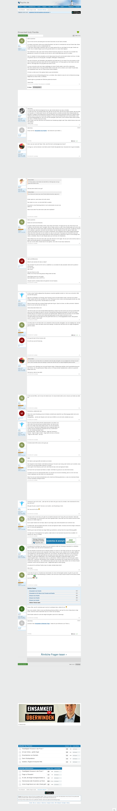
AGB (55, 802)
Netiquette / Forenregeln (61, 802)
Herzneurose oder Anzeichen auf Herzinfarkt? (35, 781)
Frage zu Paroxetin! (27, 774)
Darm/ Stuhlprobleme (28, 758)
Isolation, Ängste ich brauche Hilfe (32, 762)
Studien (62, 6)
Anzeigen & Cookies (50, 802)
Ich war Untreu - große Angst (30, 752)
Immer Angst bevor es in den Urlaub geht (34, 784)
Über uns (34, 802)
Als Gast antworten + (22, 35)
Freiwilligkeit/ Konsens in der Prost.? (32, 749)
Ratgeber (44, 6)
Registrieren (71, 6)
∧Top (114, 810)
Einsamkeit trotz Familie (28, 32)
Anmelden (78, 6)
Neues (25, 6)
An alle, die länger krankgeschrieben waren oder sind (37, 778)
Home (20, 6)
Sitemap (68, 802)
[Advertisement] (54, 385)
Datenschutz (44, 802)
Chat (49, 6)
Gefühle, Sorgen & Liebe (31, 789)
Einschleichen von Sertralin (30, 755)
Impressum (39, 802)
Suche (39, 6)
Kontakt (30, 802)
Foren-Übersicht (22, 789)
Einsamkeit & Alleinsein (42, 789)
